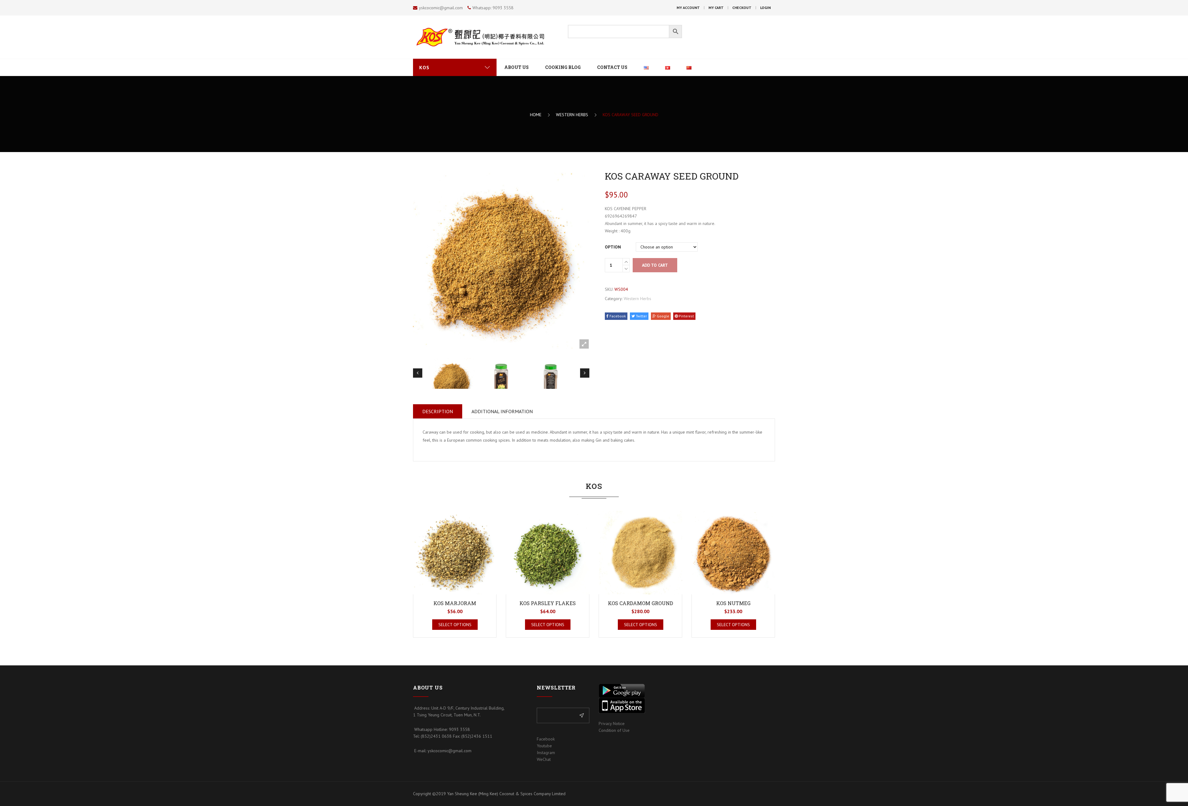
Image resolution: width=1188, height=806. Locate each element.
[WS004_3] (550, 381)
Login (765, 7)
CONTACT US (612, 67)
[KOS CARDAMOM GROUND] (640, 552)
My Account (688, 7)
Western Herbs (572, 114)
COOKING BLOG (563, 67)
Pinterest (686, 316)
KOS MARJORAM (454, 603)
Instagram (546, 752)
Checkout (741, 7)
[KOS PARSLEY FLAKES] (547, 552)
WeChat (544, 759)
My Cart (716, 7)
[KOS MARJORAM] (455, 552)
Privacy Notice (612, 723)
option (613, 247)
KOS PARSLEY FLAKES (547, 603)
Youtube (544, 746)
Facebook (617, 316)
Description (437, 411)
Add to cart (655, 265)
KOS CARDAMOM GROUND (640, 603)
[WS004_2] (501, 381)
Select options (454, 624)
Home (535, 114)
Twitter (641, 316)
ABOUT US (516, 67)
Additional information (502, 411)
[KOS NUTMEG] (733, 552)
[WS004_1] (451, 381)
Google (662, 316)
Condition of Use (614, 730)
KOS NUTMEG (733, 603)
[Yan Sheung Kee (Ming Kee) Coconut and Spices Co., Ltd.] (485, 37)
